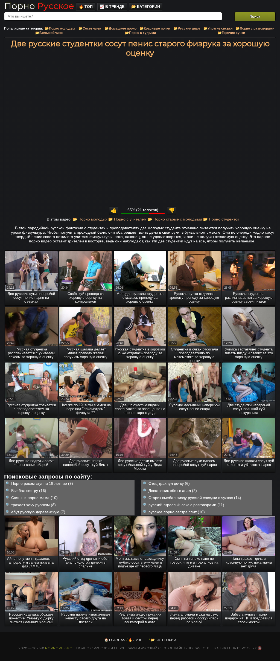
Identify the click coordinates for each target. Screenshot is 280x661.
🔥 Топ (86, 6)
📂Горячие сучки (231, 33)
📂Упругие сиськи (217, 28)
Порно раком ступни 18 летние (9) (42, 483)
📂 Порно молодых (90, 219)
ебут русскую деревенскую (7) (38, 512)
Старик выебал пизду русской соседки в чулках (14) (194, 497)
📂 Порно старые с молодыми (175, 219)
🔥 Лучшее (138, 640)
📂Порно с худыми (140, 33)
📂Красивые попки (155, 28)
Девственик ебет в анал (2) (172, 490)
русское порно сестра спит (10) (176, 512)
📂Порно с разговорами (255, 28)
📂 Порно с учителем (127, 219)
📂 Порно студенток (221, 219)
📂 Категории (145, 6)
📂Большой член (49, 33)
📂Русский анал (187, 28)
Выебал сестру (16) (28, 490)
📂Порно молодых (60, 28)
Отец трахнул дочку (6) (169, 483)
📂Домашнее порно (120, 28)
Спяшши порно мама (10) (34, 497)
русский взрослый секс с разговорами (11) (186, 505)
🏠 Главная (115, 640)
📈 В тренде (112, 6)
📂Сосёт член (89, 28)
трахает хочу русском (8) (33, 505)
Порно (39, 6)
